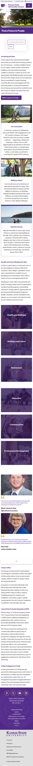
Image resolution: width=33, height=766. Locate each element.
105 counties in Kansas (12, 135)
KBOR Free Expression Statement (15, 757)
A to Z (17, 725)
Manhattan (24, 130)
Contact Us (9, 740)
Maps (16, 721)
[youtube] (19, 693)
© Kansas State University (13, 761)
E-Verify (18, 669)
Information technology (16, 716)
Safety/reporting (16, 710)
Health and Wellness (16, 315)
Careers (16, 712)
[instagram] (26, 693)
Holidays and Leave (16, 341)
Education (16, 398)
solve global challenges (20, 201)
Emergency (9, 743)
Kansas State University (6, 1)
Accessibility (9, 750)
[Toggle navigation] (29, 5)
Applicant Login (20, 1)
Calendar (16, 723)
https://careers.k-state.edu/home (12, 654)
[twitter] (13, 693)
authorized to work (9, 677)
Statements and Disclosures (13, 747)
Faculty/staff (16, 714)
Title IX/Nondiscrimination (16, 719)
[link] (16, 317)
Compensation (16, 424)
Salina (5, 133)
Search (10, 46)
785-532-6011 (16, 703)
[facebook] (6, 693)
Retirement (16, 367)
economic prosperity (12, 198)
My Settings (29, 1)
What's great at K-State (10, 98)
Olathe (12, 133)
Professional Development (16, 451)
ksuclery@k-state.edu (18, 603)
